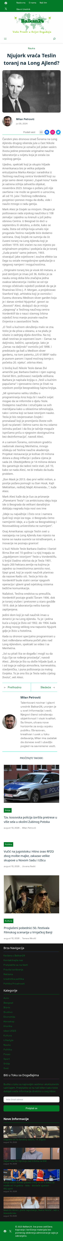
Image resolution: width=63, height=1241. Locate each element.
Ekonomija (9, 1016)
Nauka (31, 48)
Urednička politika (14, 978)
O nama (32, 2)
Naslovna (20, 2)
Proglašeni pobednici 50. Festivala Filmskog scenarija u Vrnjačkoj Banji (28, 930)
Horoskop (9, 1021)
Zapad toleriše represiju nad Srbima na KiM (25, 1161)
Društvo (8, 1012)
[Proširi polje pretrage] (54, 38)
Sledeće (46, 687)
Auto (6, 998)
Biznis (7, 1007)
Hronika (8, 1026)
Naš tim (43, 2)
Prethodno (14, 687)
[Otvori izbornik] (5, 38)
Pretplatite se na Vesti (16, 964)
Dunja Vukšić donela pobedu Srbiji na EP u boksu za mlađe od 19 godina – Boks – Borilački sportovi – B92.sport (29, 1185)
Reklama (8, 974)
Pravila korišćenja (13, 969)
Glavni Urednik (23, 9)
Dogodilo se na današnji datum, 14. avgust (25, 1139)
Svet (6, 1068)
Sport (7, 1058)
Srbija (7, 810)
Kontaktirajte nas (13, 960)
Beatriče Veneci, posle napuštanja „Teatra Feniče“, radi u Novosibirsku (31, 1212)
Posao (7, 1054)
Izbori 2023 (10, 1030)
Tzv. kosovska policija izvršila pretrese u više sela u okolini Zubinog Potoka (30, 819)
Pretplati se (31, 1108)
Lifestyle (8, 1040)
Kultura (8, 920)
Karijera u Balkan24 (14, 955)
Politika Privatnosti (14, 983)
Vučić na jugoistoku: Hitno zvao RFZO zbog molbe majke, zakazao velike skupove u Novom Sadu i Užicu (29, 855)
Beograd (8, 1002)
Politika (8, 844)
